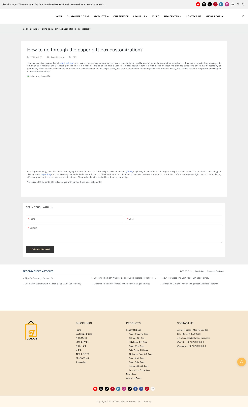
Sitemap (147, 401)
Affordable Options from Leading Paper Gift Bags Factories (190, 283)
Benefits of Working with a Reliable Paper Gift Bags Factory (53, 283)
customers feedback (215, 271)
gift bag (129, 171)
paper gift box (66, 63)
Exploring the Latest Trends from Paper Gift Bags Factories (122, 283)
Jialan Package (30, 29)
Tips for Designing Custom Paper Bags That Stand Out (40, 278)
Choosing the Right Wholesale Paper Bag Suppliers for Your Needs (125, 278)
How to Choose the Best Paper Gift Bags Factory (185, 278)
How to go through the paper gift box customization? (65, 29)
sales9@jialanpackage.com (197, 338)
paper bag (46, 174)
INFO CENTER (186, 271)
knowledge (199, 271)
